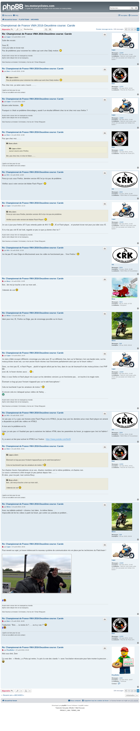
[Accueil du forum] (13, 6)
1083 (121, 678)
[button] (126, 29)
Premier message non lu (104, 29)
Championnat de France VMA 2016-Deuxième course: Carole (38, 25)
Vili (113, 189)
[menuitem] (15, 15)
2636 (121, 192)
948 (120, 343)
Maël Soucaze (80, 708)
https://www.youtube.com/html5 (58, 439)
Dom (113, 83)
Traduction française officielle (65, 708)
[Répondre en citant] (105, 34)
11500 (121, 86)
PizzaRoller (115, 675)
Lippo (113, 50)
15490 (121, 53)
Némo (114, 340)
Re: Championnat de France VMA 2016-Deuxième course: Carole (37, 34)
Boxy (113, 299)
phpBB (64, 705)
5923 (121, 302)
